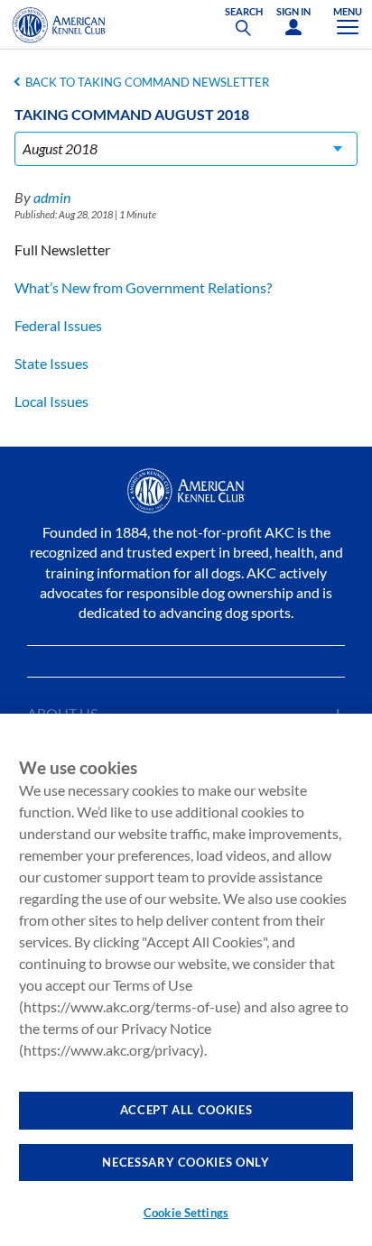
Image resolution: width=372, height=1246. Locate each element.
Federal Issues (58, 325)
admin (51, 197)
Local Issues (51, 401)
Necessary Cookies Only (185, 1162)
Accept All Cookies (186, 1110)
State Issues (51, 363)
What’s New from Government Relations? (143, 287)
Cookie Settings (186, 1212)
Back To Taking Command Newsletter (147, 82)
